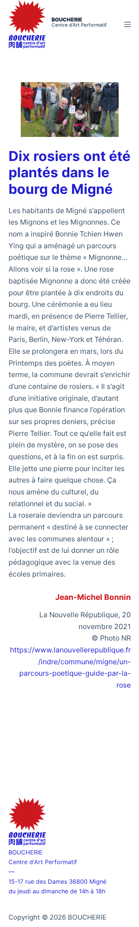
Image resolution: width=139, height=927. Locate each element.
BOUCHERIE (67, 19)
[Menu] (127, 24)
